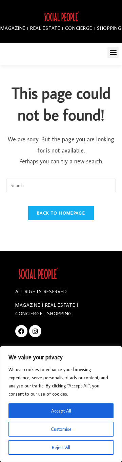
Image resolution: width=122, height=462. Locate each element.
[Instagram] (35, 331)
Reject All (61, 447)
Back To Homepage (61, 213)
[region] (61, 404)
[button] (113, 52)
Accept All (61, 411)
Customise (61, 429)
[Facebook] (21, 331)
